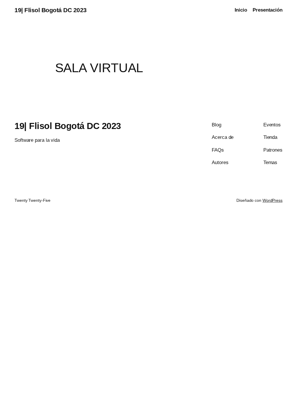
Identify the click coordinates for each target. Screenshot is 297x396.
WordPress (272, 200)
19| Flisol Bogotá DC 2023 (51, 10)
